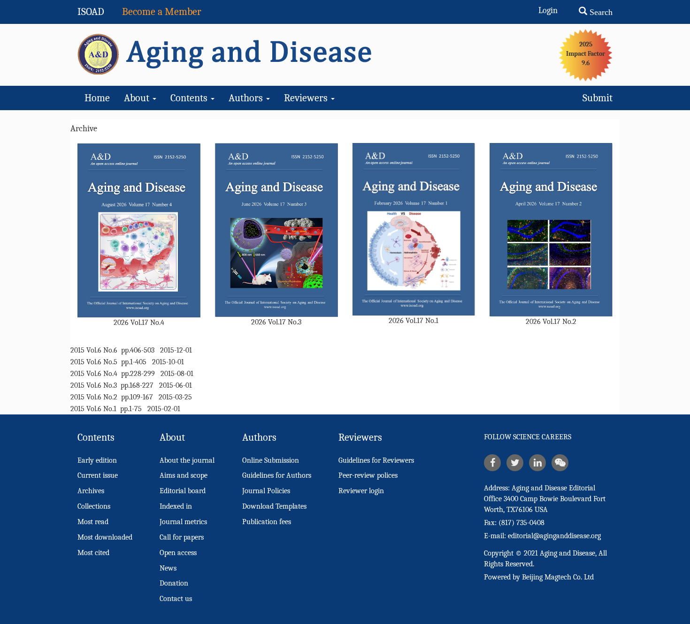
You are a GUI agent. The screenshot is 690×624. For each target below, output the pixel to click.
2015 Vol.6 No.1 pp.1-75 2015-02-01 (125, 409)
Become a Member (161, 12)
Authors (247, 98)
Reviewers (307, 98)
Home (97, 98)
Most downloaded (104, 537)
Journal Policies (266, 491)
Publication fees (266, 522)
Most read (92, 522)
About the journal (187, 460)
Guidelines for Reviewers (376, 460)
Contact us (176, 598)
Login (548, 10)
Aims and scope (183, 475)
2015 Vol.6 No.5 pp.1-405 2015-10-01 (127, 362)
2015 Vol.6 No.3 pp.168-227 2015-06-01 (131, 385)
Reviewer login (361, 491)
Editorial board (183, 491)
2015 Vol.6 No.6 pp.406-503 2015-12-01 (131, 350)
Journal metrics (183, 522)
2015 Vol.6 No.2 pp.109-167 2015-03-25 (131, 397)
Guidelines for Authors (276, 475)
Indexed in (176, 506)
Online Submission (270, 460)
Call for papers (182, 537)
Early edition (97, 460)
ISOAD (90, 12)
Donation (174, 583)
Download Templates (274, 506)
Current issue (97, 475)
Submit (598, 98)
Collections (93, 506)
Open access (178, 553)
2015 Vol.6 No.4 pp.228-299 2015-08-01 (131, 373)
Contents (190, 98)
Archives (90, 491)
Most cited (93, 553)
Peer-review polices (368, 475)
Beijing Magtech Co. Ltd (558, 577)
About (138, 98)
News (168, 568)
